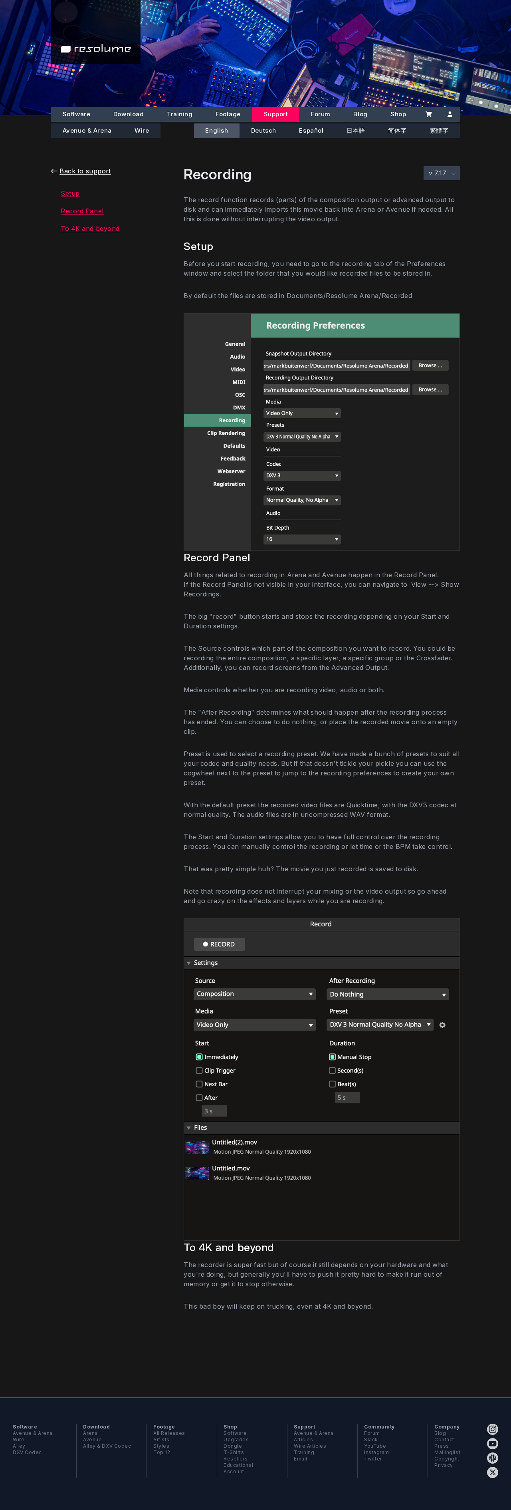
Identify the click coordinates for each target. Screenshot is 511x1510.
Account (234, 1471)
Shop (398, 114)
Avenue (92, 1439)
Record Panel (82, 211)
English (216, 130)
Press (441, 1446)
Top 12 (161, 1452)
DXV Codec (27, 1452)
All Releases (169, 1433)
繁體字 (439, 130)
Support (276, 114)
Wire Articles (310, 1446)
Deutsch (263, 130)
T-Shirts (234, 1452)
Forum (321, 114)
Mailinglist (447, 1452)
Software (76, 114)
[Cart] (429, 114)
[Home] (96, 32)
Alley (19, 1446)
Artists (161, 1439)
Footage (228, 114)
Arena (90, 1433)
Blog (360, 114)
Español (311, 130)
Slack (371, 1439)
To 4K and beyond (90, 228)
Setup (70, 193)
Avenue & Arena (87, 130)
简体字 (397, 130)
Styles (161, 1446)
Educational (238, 1465)
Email (300, 1459)
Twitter (373, 1459)
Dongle (233, 1446)
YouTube (375, 1446)
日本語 (356, 130)
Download (128, 114)
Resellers (236, 1459)
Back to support (85, 171)
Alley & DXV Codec (107, 1446)
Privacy (443, 1465)
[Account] (450, 114)
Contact (444, 1439)
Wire (142, 130)
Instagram (376, 1452)
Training (179, 114)
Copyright (447, 1459)
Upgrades (236, 1439)
